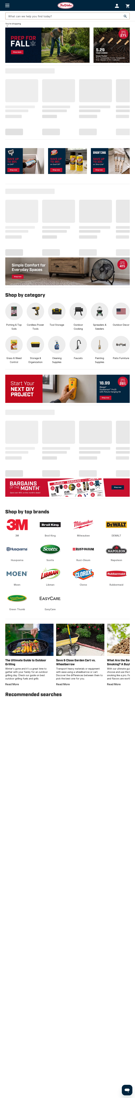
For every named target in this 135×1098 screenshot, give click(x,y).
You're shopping (13, 23)
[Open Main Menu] (7, 5)
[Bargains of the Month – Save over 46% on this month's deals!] (67, 487)
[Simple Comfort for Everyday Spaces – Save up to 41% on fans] (67, 271)
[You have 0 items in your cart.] (128, 5)
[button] (117, 6)
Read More (12, 684)
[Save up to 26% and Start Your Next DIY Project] (67, 389)
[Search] (125, 16)
